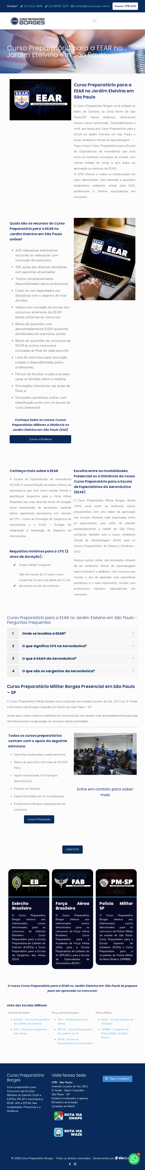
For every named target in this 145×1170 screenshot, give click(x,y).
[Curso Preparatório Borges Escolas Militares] (28, 20)
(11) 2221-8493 (33, 6)
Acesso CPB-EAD (125, 6)
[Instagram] (75, 1164)
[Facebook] (70, 1164)
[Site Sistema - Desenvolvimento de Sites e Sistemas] (124, 1158)
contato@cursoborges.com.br (92, 6)
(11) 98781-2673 (58, 6)
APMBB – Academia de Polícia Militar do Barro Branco (115, 1033)
